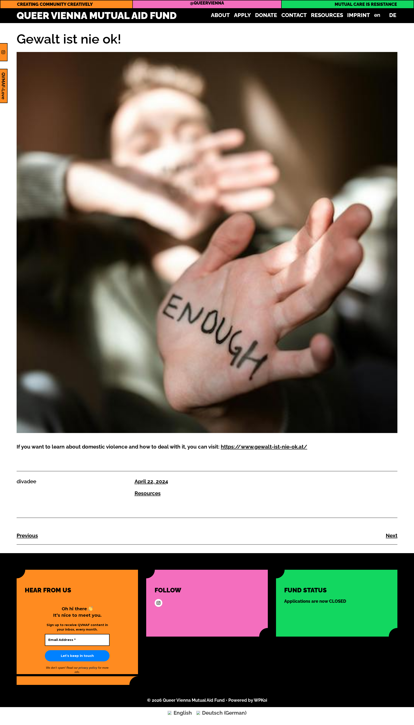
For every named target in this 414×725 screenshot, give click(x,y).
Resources (148, 493)
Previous (27, 535)
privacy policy (88, 667)
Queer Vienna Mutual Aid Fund (97, 15)
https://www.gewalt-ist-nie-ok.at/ (264, 447)
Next (391, 535)
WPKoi (260, 700)
